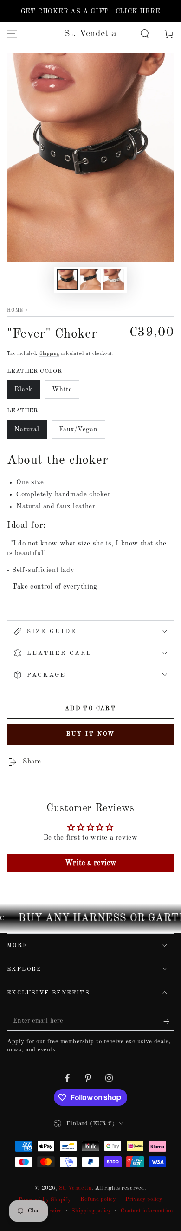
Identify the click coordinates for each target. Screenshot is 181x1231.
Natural (30, 432)
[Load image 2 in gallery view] (90, 279)
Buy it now (90, 734)
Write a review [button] (90, 863)
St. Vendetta (75, 1188)
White (65, 392)
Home (15, 310)
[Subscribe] (168, 1021)
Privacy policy (143, 1199)
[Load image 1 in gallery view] (67, 279)
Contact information (147, 1211)
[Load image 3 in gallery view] (113, 279)
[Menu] (12, 34)
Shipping (49, 353)
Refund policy (98, 1199)
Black (27, 392)
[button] (145, 34)
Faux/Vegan (78, 432)
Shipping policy (91, 1211)
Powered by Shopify (45, 1200)
